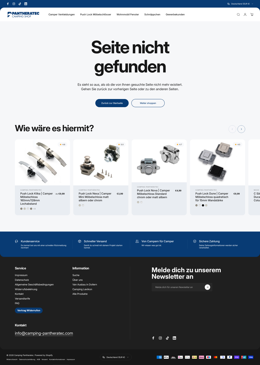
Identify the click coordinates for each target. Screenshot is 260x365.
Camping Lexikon (82, 289)
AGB (38, 359)
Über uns (77, 279)
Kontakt (19, 293)
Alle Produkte (79, 293)
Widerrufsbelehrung (26, 289)
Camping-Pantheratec (31, 190)
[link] (44, 333)
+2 (34, 209)
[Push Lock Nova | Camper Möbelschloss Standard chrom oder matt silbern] (159, 160)
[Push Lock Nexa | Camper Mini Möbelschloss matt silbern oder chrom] (100, 162)
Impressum (21, 275)
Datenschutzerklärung (27, 359)
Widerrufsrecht (11, 359)
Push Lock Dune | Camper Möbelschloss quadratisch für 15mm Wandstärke (211, 197)
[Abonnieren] (207, 287)
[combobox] (240, 4)
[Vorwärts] (241, 129)
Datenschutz (22, 279)
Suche (75, 275)
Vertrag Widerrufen (28, 310)
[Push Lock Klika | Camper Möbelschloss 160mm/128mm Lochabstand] (42, 162)
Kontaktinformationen (57, 359)
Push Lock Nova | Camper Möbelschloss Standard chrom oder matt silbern (153, 194)
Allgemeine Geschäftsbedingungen (34, 284)
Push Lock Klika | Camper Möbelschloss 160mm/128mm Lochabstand (36, 198)
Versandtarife (22, 298)
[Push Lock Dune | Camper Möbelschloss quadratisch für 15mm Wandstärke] (217, 162)
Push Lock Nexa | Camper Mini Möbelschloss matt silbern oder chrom (95, 197)
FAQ (17, 303)
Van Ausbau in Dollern (84, 284)
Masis (256, 190)
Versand (45, 359)
